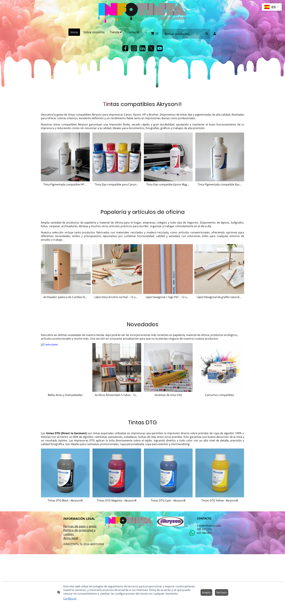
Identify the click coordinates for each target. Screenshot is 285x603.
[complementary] (272, 7)
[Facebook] (125, 48)
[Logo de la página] (142, 12)
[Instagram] (134, 48)
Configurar (70, 598)
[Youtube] (160, 48)
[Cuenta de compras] (215, 34)
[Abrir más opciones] (145, 32)
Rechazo (221, 592)
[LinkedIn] (142, 48)
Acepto (206, 592)
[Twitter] (151, 48)
